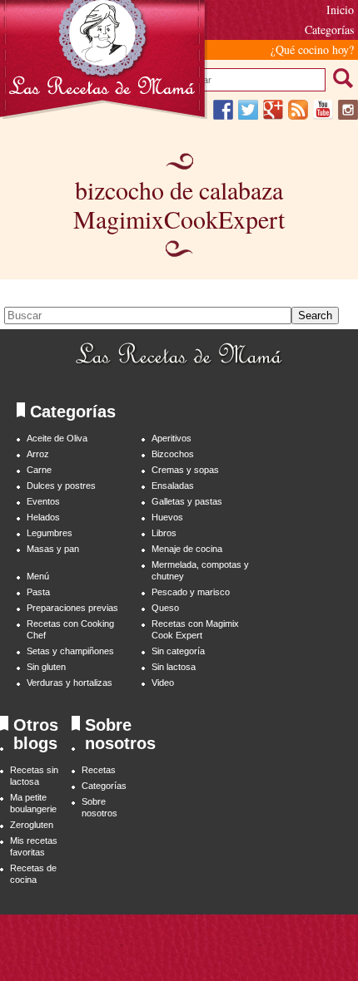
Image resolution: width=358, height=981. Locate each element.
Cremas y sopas (185, 470)
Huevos (167, 517)
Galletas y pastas (187, 501)
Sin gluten (46, 667)
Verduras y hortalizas (69, 683)
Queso (165, 608)
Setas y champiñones (70, 651)
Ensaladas (173, 486)
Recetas (99, 770)
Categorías (104, 786)
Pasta (38, 592)
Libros (164, 533)
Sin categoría (178, 651)
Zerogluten (31, 825)
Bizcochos (173, 454)
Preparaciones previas (72, 608)
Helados (43, 517)
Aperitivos (171, 438)
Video (163, 683)
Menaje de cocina (187, 549)
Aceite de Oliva (57, 438)
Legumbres (49, 533)
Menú (38, 576)
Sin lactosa (174, 667)
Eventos (43, 501)
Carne (39, 470)
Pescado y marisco (191, 592)
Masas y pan (53, 549)
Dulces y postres (61, 486)
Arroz (38, 454)
